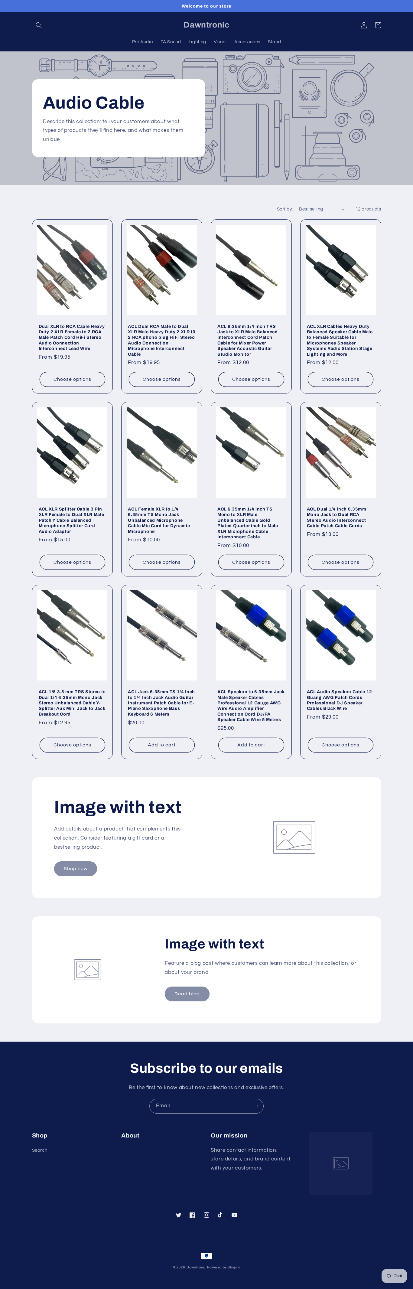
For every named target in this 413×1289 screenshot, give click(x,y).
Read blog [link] (187, 993)
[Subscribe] (256, 1106)
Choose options (73, 379)
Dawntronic (196, 1267)
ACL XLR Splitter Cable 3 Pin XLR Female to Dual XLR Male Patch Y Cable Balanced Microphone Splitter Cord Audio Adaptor (71, 520)
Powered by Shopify (223, 1267)
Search (39, 1150)
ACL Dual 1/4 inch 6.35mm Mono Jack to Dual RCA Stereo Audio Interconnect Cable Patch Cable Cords (336, 517)
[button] (39, 25)
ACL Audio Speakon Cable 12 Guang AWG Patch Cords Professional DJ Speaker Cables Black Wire (339, 700)
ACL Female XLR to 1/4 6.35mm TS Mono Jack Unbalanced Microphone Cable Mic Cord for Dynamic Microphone (159, 520)
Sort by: (285, 209)
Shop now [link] (76, 868)
